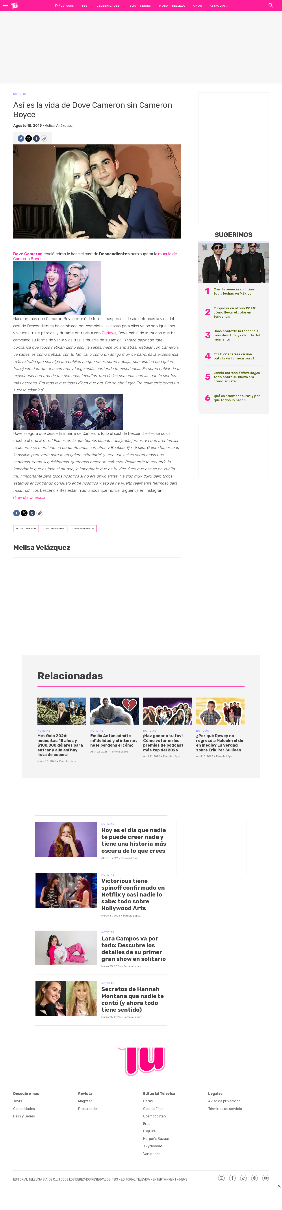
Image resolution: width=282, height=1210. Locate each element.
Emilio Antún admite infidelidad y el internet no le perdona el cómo (113, 740)
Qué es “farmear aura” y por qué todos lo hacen (237, 398)
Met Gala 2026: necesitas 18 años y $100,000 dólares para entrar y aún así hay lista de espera (60, 745)
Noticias (19, 94)
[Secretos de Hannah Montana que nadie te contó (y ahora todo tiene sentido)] (66, 998)
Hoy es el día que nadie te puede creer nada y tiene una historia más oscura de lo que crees (133, 840)
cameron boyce (83, 528)
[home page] (14, 5)
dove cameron (26, 528)
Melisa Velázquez (59, 126)
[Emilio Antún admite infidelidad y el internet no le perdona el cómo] (114, 711)
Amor (197, 5)
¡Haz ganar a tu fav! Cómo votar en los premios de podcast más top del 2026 (163, 743)
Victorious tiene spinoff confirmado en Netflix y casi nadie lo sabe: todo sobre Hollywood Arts (133, 895)
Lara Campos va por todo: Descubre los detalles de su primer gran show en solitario (133, 949)
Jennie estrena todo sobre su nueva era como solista (237, 377)
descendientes (54, 528)
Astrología (219, 5)
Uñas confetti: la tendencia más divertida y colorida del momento (237, 335)
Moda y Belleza (172, 5)
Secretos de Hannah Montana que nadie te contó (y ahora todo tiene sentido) (132, 999)
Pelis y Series (139, 5)
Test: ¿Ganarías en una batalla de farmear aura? (234, 356)
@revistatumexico (29, 497)
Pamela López (67, 761)
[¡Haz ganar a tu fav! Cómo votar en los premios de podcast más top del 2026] (167, 711)
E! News (109, 333)
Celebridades (108, 5)
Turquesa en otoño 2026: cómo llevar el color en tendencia (235, 312)
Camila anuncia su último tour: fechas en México (234, 291)
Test (85, 5)
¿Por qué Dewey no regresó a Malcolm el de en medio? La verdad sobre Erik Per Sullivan (219, 743)
